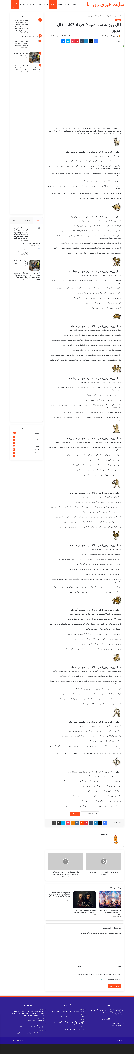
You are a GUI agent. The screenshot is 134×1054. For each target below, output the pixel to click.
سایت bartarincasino (111, 1014)
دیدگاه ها (15, 220)
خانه (119, 16)
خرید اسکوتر (120, 1012)
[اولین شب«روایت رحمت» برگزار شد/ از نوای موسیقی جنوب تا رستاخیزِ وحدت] (110, 899)
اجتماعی (66, 4)
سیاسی (74, 4)
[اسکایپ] (68, 41)
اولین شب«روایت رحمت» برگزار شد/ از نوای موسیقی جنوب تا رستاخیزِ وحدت (110, 912)
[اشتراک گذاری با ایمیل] (59, 823)
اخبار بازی (105, 1012)
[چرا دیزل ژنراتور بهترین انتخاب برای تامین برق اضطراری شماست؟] (34, 137)
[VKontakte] (77, 823)
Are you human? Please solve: (112, 979)
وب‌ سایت (80, 966)
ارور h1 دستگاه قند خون (110, 1010)
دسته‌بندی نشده (34, 456)
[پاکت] (73, 41)
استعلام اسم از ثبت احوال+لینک (31, 36)
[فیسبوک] (96, 41)
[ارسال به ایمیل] (111, 36)
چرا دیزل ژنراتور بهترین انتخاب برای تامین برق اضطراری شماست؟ (21, 67)
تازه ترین (27, 220)
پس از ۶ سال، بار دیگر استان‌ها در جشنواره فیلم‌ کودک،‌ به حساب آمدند (21, 43)
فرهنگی (53, 4)
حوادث (60, 4)
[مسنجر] (63, 41)
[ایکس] (91, 41)
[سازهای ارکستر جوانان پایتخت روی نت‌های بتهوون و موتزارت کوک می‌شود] (84, 899)
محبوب (38, 220)
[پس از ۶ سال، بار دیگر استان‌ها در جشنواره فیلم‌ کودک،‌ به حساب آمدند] (34, 45)
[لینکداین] (86, 41)
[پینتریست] (77, 41)
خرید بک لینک (100, 1010)
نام (120, 957)
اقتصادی (36, 436)
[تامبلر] (82, 41)
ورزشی (45, 4)
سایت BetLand (98, 1012)
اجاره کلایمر (121, 1010)
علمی (37, 446)
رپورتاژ (39, 4)
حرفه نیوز (93, 1010)
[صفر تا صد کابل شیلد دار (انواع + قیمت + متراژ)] (34, 57)
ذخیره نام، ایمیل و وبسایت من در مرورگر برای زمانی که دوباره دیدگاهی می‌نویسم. (98, 974)
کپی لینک (75, 813)
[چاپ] (54, 823)
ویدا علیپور (115, 36)
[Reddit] (82, 823)
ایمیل (119, 966)
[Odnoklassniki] (73, 823)
